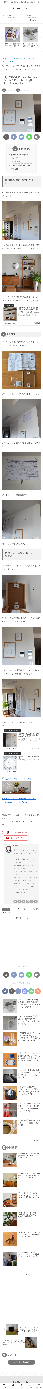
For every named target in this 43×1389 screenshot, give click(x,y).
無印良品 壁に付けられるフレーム (20, 156)
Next (41, 37)
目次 (20, 149)
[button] (37, 137)
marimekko (17, 909)
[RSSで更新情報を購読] (36, 901)
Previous (2, 37)
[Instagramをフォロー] (28, 901)
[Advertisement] (21, 941)
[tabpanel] (12, 37)
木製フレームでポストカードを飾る (20, 167)
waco (15, 846)
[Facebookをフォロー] (23, 901)
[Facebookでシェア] (14, 137)
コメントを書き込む (21, 1362)
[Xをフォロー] (19, 901)
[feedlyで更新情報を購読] (32, 901)
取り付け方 (17, 162)
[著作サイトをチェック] (15, 901)
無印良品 (7, 912)
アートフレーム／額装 (31, 909)
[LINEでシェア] (29, 137)
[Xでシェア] (6, 137)
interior (7, 909)
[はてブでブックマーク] (21, 137)
